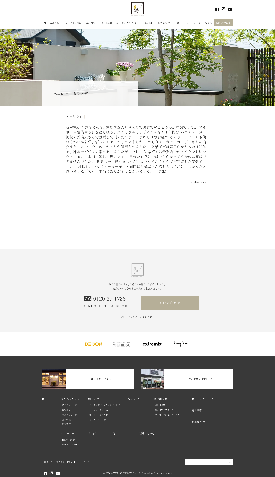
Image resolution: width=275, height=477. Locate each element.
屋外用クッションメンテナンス (169, 415)
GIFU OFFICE (101, 379)
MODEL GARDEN (71, 445)
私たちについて (58, 23)
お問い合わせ (223, 23)
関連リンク (47, 462)
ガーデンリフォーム (98, 410)
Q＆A (208, 23)
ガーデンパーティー (127, 23)
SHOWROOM (68, 440)
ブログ (197, 23)
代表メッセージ (69, 415)
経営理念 (66, 410)
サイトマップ (83, 462)
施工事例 (148, 23)
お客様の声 (164, 23)
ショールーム (182, 23)
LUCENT (66, 424)
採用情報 (66, 420)
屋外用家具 (106, 23)
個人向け (76, 23)
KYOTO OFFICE (199, 379)
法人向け (90, 23)
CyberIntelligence (163, 473)
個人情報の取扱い (64, 462)
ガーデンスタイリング (99, 415)
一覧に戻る (76, 116)
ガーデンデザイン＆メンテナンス (104, 405)
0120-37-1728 (109, 298)
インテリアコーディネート (101, 420)
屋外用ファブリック (164, 410)
